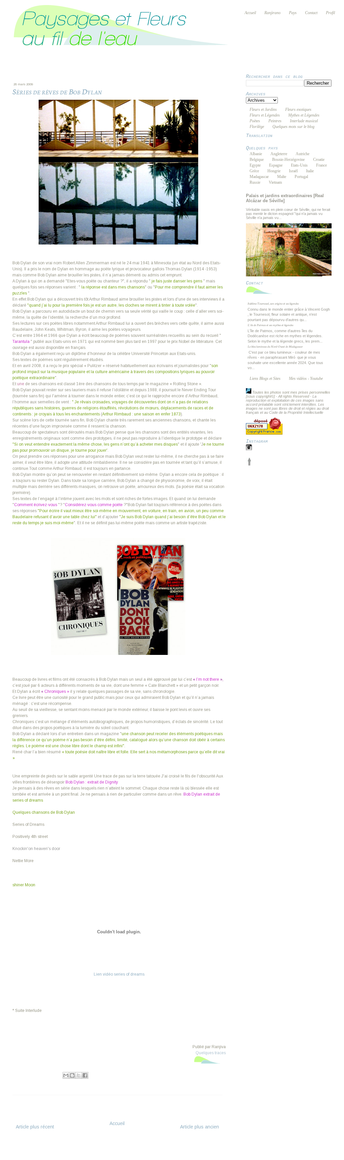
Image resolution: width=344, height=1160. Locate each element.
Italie (310, 171)
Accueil (117, 1123)
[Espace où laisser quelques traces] (210, 1063)
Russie (255, 182)
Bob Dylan (41, 1082)
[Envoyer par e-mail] (65, 1075)
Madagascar (259, 176)
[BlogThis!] (72, 1075)
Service (174, 1150)
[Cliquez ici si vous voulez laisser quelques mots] (261, 294)
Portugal (301, 176)
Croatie (319, 159)
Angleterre (278, 153)
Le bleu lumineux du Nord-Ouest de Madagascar (275, 346)
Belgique (257, 159)
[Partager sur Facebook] (85, 1075)
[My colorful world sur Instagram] (249, 449)
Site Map (222, 1150)
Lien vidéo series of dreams (119, 974)
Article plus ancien (199, 1126)
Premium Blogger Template (125, 1155)
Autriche (302, 153)
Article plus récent (35, 1126)
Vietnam (275, 182)
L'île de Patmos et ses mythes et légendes (270, 325)
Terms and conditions (135, 1150)
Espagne (276, 165)
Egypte (255, 165)
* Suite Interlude (27, 1010)
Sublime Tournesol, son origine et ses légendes (273, 303)
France (321, 165)
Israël (293, 171)
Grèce (254, 171)
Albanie (256, 153)
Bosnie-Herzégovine (288, 159)
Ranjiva (41, 1074)
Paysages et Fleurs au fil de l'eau (165, 1146)
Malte (281, 176)
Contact (198, 1150)
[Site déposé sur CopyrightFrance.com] (264, 433)
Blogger (237, 1155)
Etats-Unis (299, 165)
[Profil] (248, 392)
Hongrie (274, 171)
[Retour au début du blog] (249, 464)
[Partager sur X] (78, 1075)
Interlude (63, 1082)
